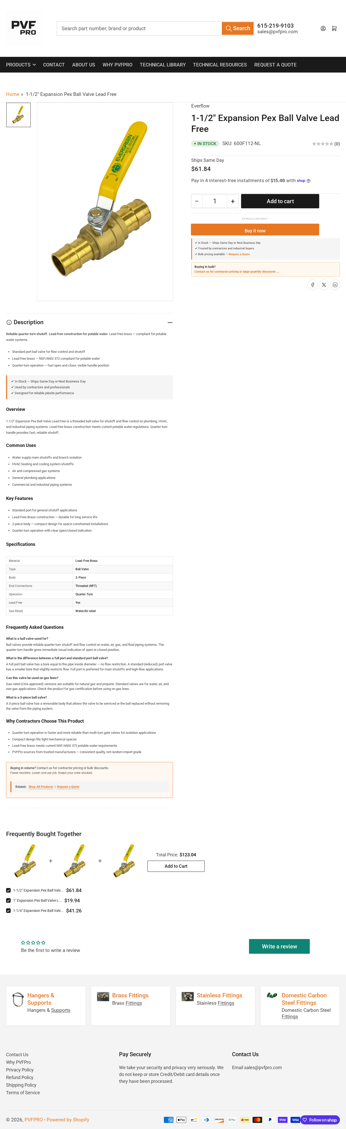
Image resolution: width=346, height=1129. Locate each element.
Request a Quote (275, 65)
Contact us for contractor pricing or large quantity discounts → (237, 271)
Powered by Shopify (68, 1120)
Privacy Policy (20, 1069)
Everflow (200, 106)
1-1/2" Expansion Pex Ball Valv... (38, 890)
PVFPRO (34, 1120)
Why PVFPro (117, 65)
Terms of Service (23, 1092)
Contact (54, 65)
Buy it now (255, 230)
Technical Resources (220, 65)
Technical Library (163, 65)
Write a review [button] (279, 946)
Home (12, 94)
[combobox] (155, 28)
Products (18, 65)
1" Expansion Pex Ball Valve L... (37, 900)
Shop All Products (41, 787)
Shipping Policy (21, 1085)
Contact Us (17, 1054)
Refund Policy (19, 1077)
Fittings (134, 1003)
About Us (83, 65)
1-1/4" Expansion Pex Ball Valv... (38, 911)
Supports (60, 1010)
